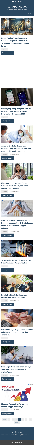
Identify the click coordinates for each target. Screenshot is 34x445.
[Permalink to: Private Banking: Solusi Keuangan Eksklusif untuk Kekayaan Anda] (17, 283)
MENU (29, 13)
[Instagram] (21, 2)
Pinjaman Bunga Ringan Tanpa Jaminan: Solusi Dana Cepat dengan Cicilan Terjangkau (17, 332)
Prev (5, 419)
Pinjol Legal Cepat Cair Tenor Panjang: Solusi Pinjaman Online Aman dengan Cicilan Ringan (16, 369)
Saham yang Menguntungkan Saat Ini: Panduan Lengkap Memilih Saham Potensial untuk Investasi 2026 (16, 111)
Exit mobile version (17, 442)
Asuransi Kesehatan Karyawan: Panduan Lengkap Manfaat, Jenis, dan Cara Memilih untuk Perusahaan (16, 148)
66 (30, 419)
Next (16, 422)
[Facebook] (13, 2)
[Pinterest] (18, 2)
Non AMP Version (17, 432)
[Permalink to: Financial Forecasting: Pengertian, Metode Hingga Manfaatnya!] (17, 392)
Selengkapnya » (8, 53)
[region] (15, 71)
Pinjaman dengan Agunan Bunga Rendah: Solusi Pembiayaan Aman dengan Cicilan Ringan (14, 185)
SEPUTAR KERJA (17, 6)
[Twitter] (15, 2)
